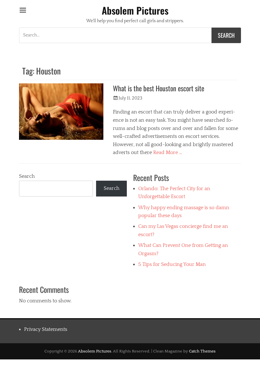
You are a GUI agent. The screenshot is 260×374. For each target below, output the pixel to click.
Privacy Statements (45, 329)
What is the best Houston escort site (158, 88)
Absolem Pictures (135, 10)
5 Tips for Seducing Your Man (172, 264)
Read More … (167, 152)
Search (27, 176)
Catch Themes (202, 351)
